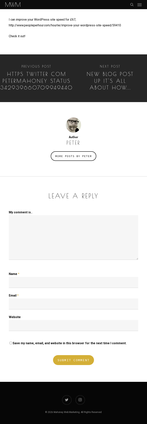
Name (14, 274)
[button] (139, 4)
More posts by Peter (73, 156)
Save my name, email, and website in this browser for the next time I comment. (70, 343)
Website (15, 317)
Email (14, 295)
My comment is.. (20, 212)
